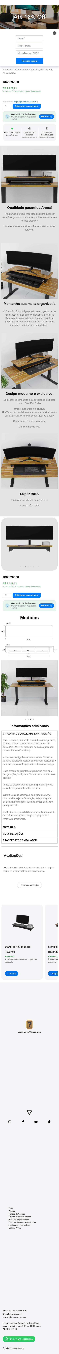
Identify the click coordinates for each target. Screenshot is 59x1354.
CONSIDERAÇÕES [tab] (13, 834)
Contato (12, 1211)
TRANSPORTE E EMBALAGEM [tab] (20, 840)
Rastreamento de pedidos (19, 1225)
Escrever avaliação (29, 885)
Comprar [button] (11, 973)
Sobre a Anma (15, 1228)
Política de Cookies (17, 1214)
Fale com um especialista (21, 1339)
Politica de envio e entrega (20, 1217)
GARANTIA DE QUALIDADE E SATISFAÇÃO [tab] (27, 734)
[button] (4, 688)
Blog (11, 1208)
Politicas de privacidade (19, 1219)
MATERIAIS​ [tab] (9, 827)
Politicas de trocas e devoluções (22, 1222)
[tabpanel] (29, 780)
